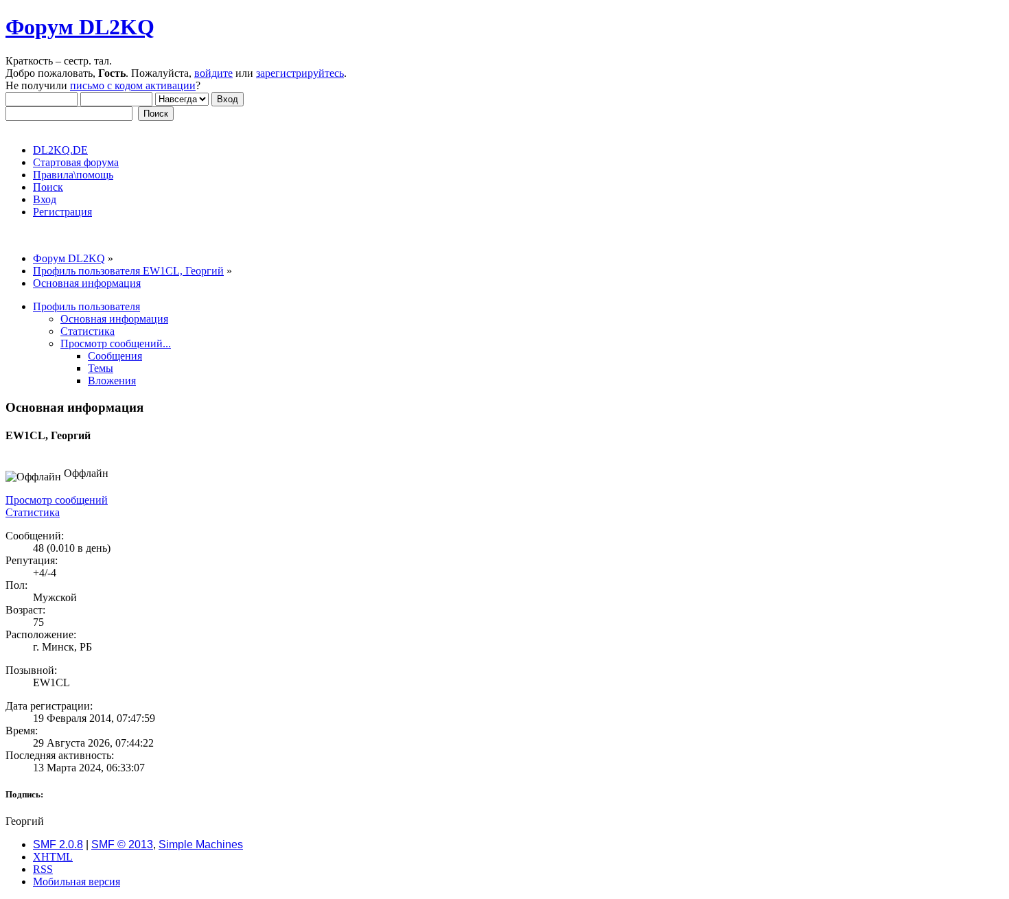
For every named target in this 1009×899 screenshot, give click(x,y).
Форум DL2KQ (79, 26)
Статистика (32, 512)
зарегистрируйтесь (300, 73)
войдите (213, 73)
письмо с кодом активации (133, 85)
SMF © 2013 (122, 844)
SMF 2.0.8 (58, 844)
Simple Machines (201, 844)
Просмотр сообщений (56, 500)
